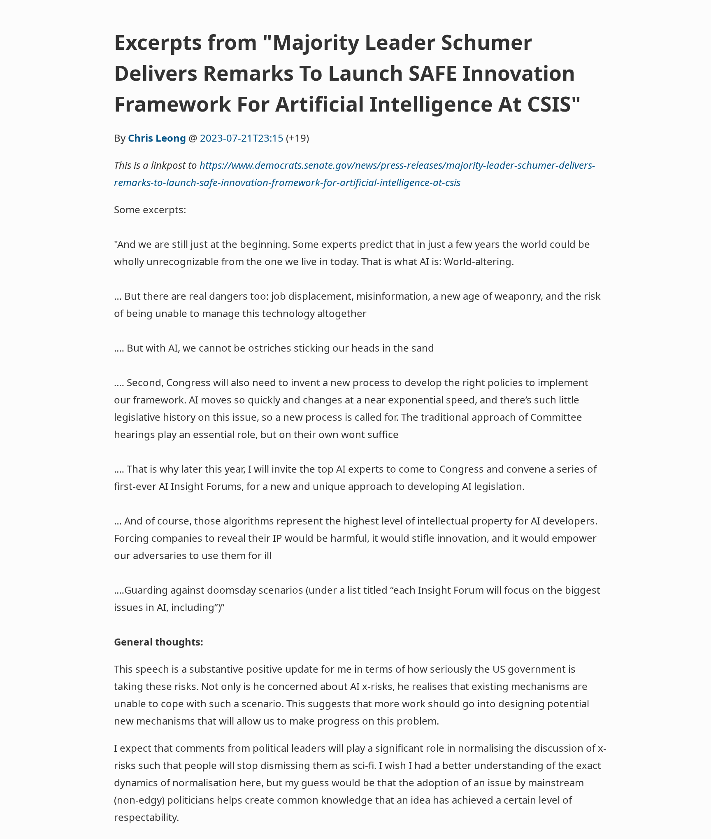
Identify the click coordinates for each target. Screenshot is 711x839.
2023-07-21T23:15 (241, 137)
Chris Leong (157, 137)
